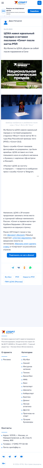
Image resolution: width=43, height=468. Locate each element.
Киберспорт (28, 393)
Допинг (26, 400)
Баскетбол (27, 376)
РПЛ (17, 277)
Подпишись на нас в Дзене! (21, 255)
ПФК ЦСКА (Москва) (14, 282)
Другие (26, 410)
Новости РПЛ (29, 277)
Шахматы (27, 390)
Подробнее (34, 11)
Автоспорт (28, 386)
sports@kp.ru (15, 447)
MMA (25, 379)
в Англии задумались (22, 238)
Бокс (25, 383)
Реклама (7, 359)
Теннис (26, 372)
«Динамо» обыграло (16, 235)
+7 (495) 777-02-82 (20, 444)
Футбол (8, 277)
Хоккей (26, 363)
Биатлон (27, 397)
